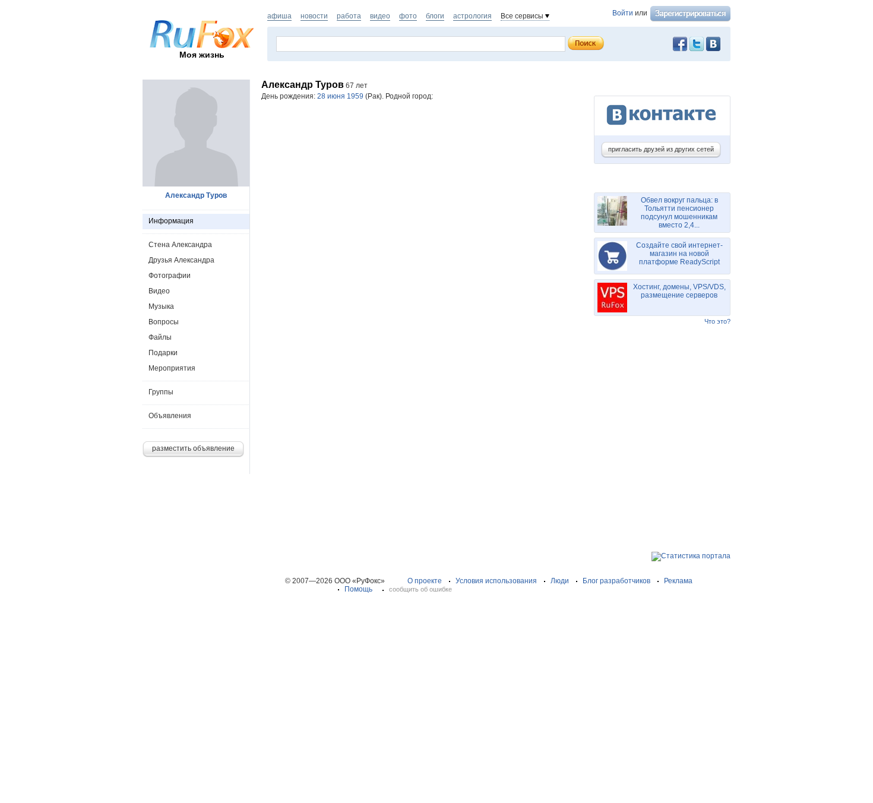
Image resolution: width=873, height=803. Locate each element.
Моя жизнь (201, 54)
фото (408, 16)
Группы (160, 392)
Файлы (160, 337)
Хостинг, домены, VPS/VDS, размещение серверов (679, 291)
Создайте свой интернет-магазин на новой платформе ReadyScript (679, 253)
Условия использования (496, 581)
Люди (560, 581)
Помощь (358, 589)
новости (314, 16)
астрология (472, 16)
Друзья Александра (181, 260)
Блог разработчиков (616, 581)
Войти (622, 13)
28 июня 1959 (340, 96)
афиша (279, 16)
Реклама (678, 581)
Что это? (717, 321)
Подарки (163, 353)
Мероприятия (171, 368)
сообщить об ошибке (420, 589)
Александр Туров (196, 195)
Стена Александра (180, 245)
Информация (171, 221)
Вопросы (163, 322)
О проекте (424, 581)
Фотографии (169, 275)
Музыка (161, 306)
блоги (435, 16)
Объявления (169, 416)
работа (349, 16)
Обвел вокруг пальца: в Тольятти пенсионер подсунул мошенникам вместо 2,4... (679, 212)
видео (380, 16)
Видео (159, 291)
